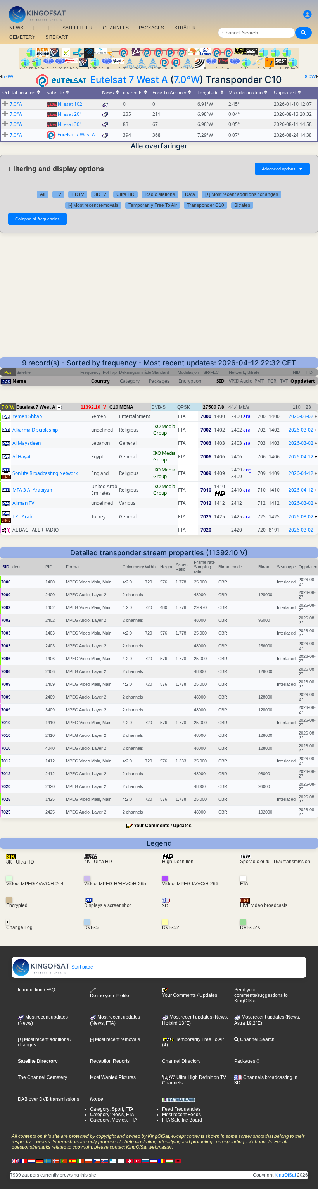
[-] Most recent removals (93, 205)
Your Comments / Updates (163, 825)
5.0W (7, 76)
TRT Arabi (22, 516)
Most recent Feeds (181, 1114)
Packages (244, 1061)
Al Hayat (21, 456)
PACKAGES (151, 28)
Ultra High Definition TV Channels (194, 1080)
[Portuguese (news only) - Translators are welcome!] (63, 1160)
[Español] (72, 1160)
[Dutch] (31, 1160)
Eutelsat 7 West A (129, 79)
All (42, 194)
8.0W (310, 76)
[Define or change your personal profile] (307, 14)
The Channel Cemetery (42, 1077)
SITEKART (56, 37)
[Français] (23, 1160)
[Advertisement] (159, 299)
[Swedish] (47, 1160)
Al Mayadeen (26, 443)
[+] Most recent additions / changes (241, 194)
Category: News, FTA (112, 1114)
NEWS (16, 28)
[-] (50, 28)
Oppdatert (302, 381)
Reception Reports (110, 1061)
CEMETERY (22, 37)
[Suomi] (121, 1160)
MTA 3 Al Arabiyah (32, 490)
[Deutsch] (39, 1160)
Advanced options (282, 169)
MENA (126, 407)
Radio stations (160, 194)
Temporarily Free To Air (152, 205)
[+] (35, 28)
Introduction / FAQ (36, 990)
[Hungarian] (169, 1160)
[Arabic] (129, 1160)
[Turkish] (137, 1160)
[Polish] (88, 1160)
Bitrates (242, 205)
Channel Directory (181, 1061)
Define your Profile (109, 995)
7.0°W (187, 79)
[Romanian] (161, 1160)
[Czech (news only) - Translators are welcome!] (96, 1160)
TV (58, 194)
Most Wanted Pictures (113, 1077)
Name (19, 381)
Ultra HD (125, 194)
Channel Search (257, 1039)
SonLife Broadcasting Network (45, 473)
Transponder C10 (205, 205)
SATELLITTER (77, 28)
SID (220, 381)
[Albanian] (178, 1160)
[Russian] (145, 1160)
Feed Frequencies (181, 1109)
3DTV (100, 194)
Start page (81, 967)
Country (100, 381)
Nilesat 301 (70, 124)
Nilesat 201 (70, 114)
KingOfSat (285, 1175)
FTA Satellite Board (182, 1120)
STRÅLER (185, 28)
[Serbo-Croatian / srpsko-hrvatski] (153, 1160)
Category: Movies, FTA (113, 1120)
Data (190, 194)
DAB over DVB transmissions (48, 1099)
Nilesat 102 (70, 104)
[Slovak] (104, 1160)
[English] (15, 1160)
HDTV (77, 194)
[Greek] (112, 1160)
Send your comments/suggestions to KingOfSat (261, 995)
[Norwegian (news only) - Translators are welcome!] (55, 1160)
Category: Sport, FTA (111, 1109)
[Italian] (80, 1160)
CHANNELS (116, 28)
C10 (113, 407)
